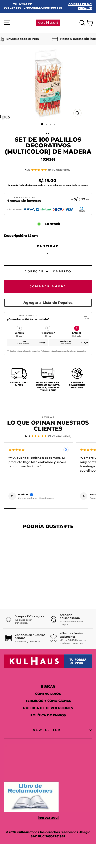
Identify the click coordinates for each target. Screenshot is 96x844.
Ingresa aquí (48, 817)
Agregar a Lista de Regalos (48, 303)
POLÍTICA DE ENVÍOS (48, 715)
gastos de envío (41, 185)
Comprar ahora (48, 286)
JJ (48, 132)
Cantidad (48, 246)
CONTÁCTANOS (48, 694)
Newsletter (47, 730)
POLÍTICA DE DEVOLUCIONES (48, 708)
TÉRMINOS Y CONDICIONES (48, 701)
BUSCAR (48, 686)
